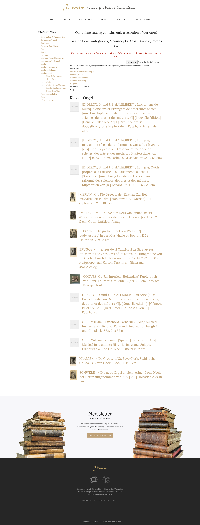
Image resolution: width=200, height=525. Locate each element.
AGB (79, 522)
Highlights (66, 19)
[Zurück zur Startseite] (100, 7)
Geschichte (45, 43)
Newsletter (121, 19)
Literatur (44, 55)
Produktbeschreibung (78, 81)
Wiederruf (97, 522)
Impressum (87, 522)
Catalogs (105, 19)
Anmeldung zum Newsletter (100, 435)
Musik (43, 64)
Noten (43, 97)
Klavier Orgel (51, 79)
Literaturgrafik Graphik (50, 61)
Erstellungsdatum (76, 75)
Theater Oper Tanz (53, 91)
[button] (100, 510)
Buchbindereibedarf (49, 40)
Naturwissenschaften (49, 94)
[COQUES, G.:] (75, 279)
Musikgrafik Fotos (48, 70)
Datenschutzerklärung (112, 522)
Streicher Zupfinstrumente (56, 88)
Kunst (43, 52)
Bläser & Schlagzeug (54, 76)
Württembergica (47, 100)
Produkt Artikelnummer (79, 78)
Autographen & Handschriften (53, 37)
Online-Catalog (85, 19)
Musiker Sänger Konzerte (55, 85)
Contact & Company (142, 19)
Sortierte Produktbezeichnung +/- (82, 71)
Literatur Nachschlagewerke (52, 58)
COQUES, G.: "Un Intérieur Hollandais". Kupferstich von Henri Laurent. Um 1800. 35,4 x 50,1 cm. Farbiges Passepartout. (121, 280)
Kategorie (73, 83)
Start (51, 19)
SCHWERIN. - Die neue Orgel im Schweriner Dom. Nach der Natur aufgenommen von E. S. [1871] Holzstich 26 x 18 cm (120, 376)
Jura (42, 49)
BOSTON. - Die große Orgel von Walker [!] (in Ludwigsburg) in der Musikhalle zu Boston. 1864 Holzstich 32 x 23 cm (113, 235)
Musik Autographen (49, 67)
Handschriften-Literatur (50, 46)
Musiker (49, 82)
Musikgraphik (46, 73)
